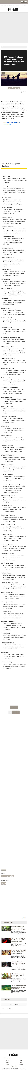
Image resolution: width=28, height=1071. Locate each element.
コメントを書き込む (14, 1004)
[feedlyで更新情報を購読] (2, 883)
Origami (7, 1064)
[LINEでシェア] (18, 88)
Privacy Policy (14, 1066)
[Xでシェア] (9, 88)
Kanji (21, 1060)
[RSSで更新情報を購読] (5, 883)
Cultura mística (7, 1058)
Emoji (7, 1060)
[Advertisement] (14, 27)
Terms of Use (21, 1064)
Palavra (4, 870)
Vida (21, 1062)
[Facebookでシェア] (12, 88)
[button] (13, 876)
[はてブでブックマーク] (15, 88)
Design (20, 1058)
